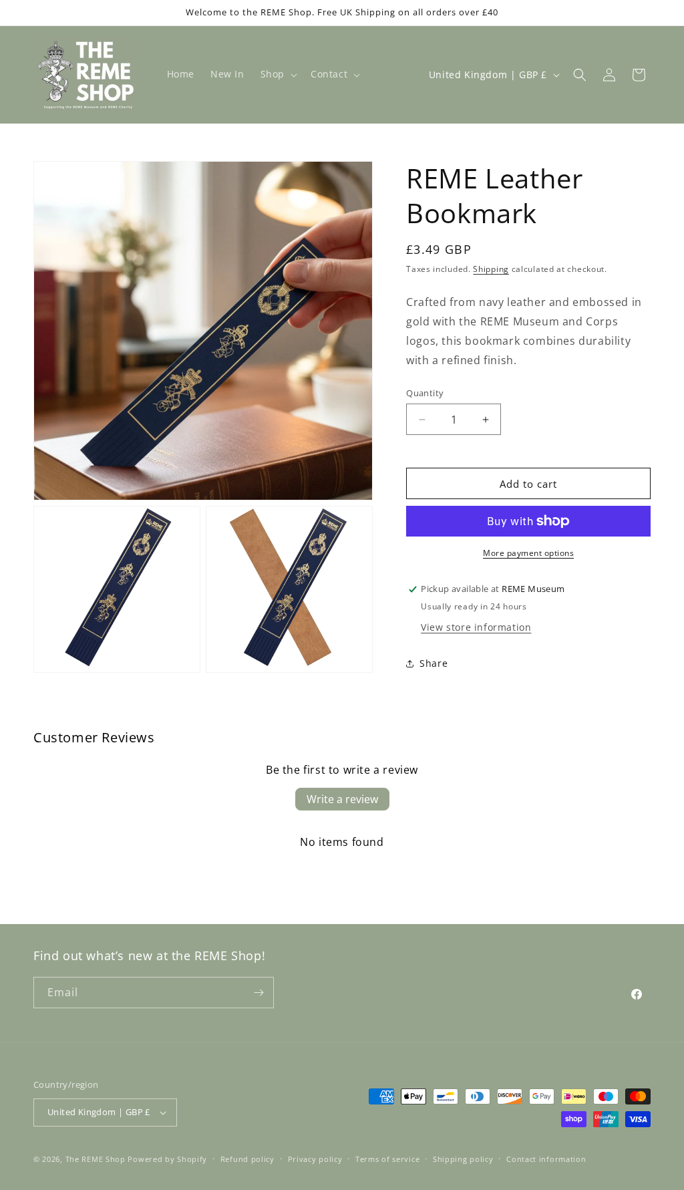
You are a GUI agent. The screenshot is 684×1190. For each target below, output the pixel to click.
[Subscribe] (258, 992)
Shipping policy (463, 1159)
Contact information (546, 1159)
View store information (476, 627)
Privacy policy (315, 1159)
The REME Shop (95, 1159)
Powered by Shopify (167, 1159)
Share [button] (433, 663)
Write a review (342, 799)
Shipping (491, 269)
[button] (277, 74)
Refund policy (247, 1159)
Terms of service (387, 1159)
